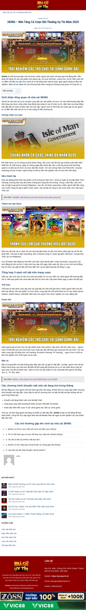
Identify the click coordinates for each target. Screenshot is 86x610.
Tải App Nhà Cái (8, 545)
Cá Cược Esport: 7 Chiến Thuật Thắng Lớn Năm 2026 (31, 514)
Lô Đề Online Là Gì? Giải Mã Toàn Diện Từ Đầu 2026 (30, 492)
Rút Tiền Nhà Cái (9, 537)
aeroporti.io (6, 575)
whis (50, 28)
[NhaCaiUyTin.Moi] (43, 5)
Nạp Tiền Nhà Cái (9, 533)
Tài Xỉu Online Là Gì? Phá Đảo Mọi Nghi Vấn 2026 (29, 499)
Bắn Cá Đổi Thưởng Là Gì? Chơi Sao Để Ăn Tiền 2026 (31, 484)
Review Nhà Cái (24, 12)
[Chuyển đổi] (4, 429)
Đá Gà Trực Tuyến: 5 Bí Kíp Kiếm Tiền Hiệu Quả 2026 (31, 507)
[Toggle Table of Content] (16, 91)
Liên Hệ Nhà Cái (8, 529)
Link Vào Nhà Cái (9, 541)
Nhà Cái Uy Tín (9, 12)
